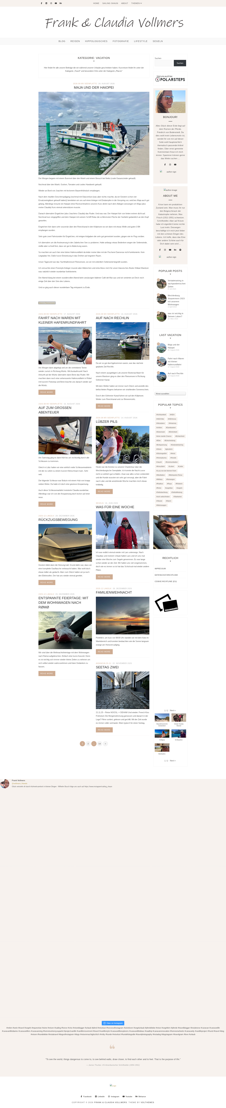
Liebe (181, 466)
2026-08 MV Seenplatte (85, 84)
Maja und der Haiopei (94, 87)
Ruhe (159, 488)
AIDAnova (172, 419)
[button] (173, 710)
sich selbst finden (163, 497)
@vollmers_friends (19, 783)
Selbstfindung (177, 492)
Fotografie (121, 41)
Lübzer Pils (106, 422)
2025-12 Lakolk (46, 516)
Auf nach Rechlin (112, 318)
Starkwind (178, 497)
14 (99, 744)
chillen (159, 428)
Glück (159, 449)
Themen (135, 3)
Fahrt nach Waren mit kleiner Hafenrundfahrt (176, 361)
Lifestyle (141, 41)
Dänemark (161, 432)
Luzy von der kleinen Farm (166, 471)
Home (96, 3)
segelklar (169, 488)
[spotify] (180, 250)
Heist (173, 453)
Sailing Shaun (110, 3)
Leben (172, 466)
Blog (62, 41)
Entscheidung (170, 440)
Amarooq (173, 423)
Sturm (169, 501)
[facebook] (165, 165)
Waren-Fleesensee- (47, 303)
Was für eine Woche (115, 507)
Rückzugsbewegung (58, 520)
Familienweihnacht (114, 592)
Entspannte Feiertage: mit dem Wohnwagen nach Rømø (63, 602)
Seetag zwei (107, 667)
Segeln (158, 41)
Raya (170, 484)
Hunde (173, 458)
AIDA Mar (160, 419)
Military (159, 479)
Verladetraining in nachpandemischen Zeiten (177, 283)
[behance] (175, 250)
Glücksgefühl (162, 453)
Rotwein (179, 484)
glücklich (169, 449)
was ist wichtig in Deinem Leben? (175, 315)
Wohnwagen (161, 505)
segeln (100, 503)
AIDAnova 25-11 (103, 663)
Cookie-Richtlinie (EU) (166, 581)
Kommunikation (172, 462)
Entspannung (162, 445)
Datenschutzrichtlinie (166, 575)
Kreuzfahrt (161, 466)
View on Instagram (114, 1023)
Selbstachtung (162, 492)
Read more (46, 392)
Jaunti (159, 462)
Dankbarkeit (171, 428)
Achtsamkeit (161, 415)
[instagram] (170, 165)
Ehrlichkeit (173, 432)
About (124, 3)
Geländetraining (177, 445)
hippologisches (96, 41)
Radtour (160, 484)
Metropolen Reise (176, 475)
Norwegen (171, 479)
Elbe (159, 440)
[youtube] (175, 165)
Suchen (158, 58)
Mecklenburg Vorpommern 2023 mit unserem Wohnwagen (176, 300)
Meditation (161, 475)
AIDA (172, 415)
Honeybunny (161, 458)
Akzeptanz (161, 423)
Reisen (75, 41)
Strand (159, 501)
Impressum (160, 569)
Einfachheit (180, 436)
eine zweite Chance (164, 436)
